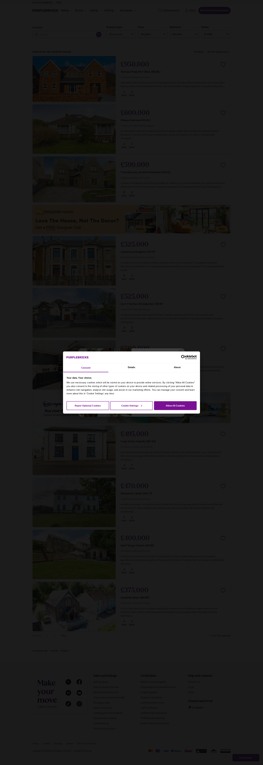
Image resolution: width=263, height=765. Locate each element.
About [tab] (177, 367)
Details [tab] (131, 367)
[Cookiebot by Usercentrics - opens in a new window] (183, 357)
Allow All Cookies (175, 405)
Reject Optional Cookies (88, 405)
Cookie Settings (130, 405)
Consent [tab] (85, 367)
